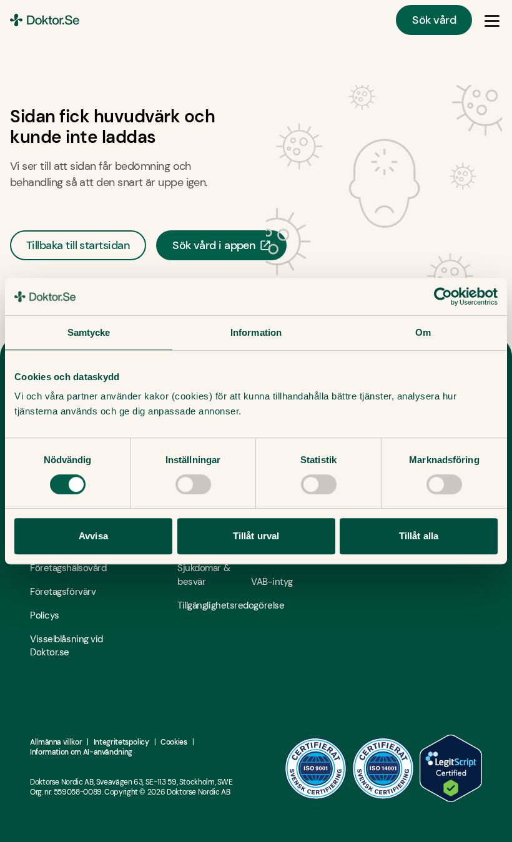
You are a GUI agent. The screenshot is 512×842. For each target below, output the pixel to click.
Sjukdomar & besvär (203, 575)
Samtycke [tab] (89, 332)
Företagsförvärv (63, 591)
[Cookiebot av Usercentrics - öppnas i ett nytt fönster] (443, 296)
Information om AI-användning (81, 752)
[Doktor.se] (44, 20)
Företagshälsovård (67, 568)
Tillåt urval (256, 536)
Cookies (173, 742)
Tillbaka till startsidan (78, 245)
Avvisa (93, 536)
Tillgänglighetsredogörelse (214, 605)
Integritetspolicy (121, 742)
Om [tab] (423, 332)
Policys (44, 615)
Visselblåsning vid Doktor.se (66, 646)
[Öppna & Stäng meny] (492, 20)
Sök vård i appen (213, 245)
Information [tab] (256, 332)
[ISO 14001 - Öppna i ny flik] (383, 768)
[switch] (193, 484)
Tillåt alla (418, 536)
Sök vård (434, 19)
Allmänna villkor (56, 742)
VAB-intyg (272, 581)
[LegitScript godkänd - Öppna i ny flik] (451, 768)
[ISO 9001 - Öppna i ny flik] (316, 768)
